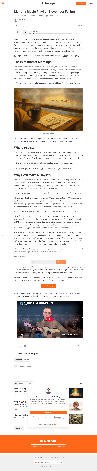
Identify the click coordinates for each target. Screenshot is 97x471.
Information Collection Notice (48, 419)
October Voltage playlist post (68, 179)
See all (18, 428)
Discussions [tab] (28, 383)
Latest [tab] (21, 383)
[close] (66, 388)
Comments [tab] (18, 360)
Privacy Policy (63, 419)
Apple (77, 55)
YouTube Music (49, 168)
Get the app (58, 462)
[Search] (69, 3)
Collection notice (60, 457)
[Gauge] (80, 32)
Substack (39, 467)
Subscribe (81, 3)
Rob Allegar (22, 19)
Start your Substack (43, 462)
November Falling (48, 39)
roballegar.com (66, 272)
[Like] (16, 25)
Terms (52, 457)
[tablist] (22, 360)
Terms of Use (57, 417)
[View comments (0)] (20, 25)
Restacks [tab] (26, 360)
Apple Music (34, 168)
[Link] (11, 61)
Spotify (65, 55)
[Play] (25, 32)
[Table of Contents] (2, 235)
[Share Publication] (74, 3)
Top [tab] (16, 383)
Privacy (47, 457)
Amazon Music (66, 168)
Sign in (91, 3)
